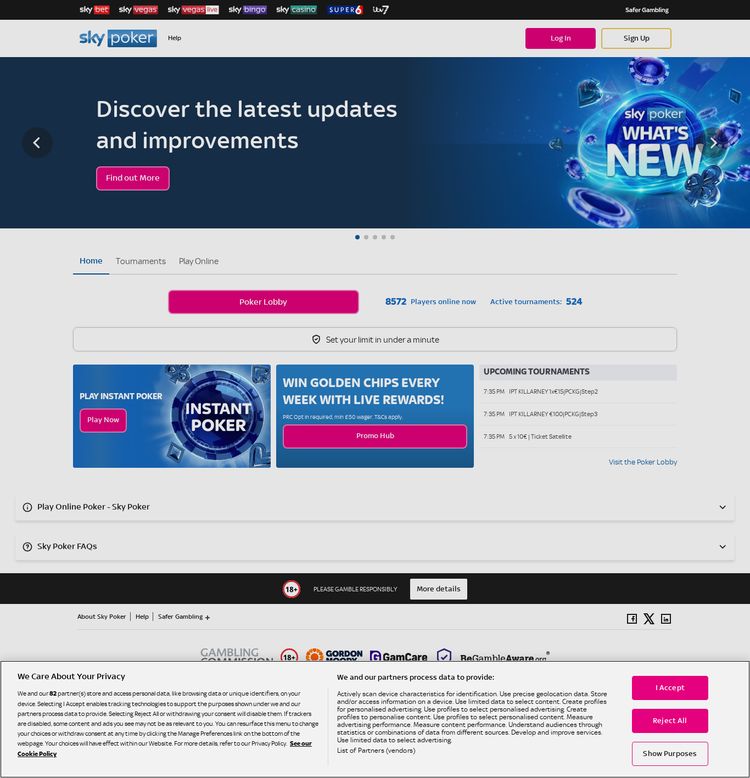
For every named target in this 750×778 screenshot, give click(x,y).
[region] (375, 719)
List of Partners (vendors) (376, 750)
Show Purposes (670, 754)
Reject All (670, 721)
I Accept (670, 688)
